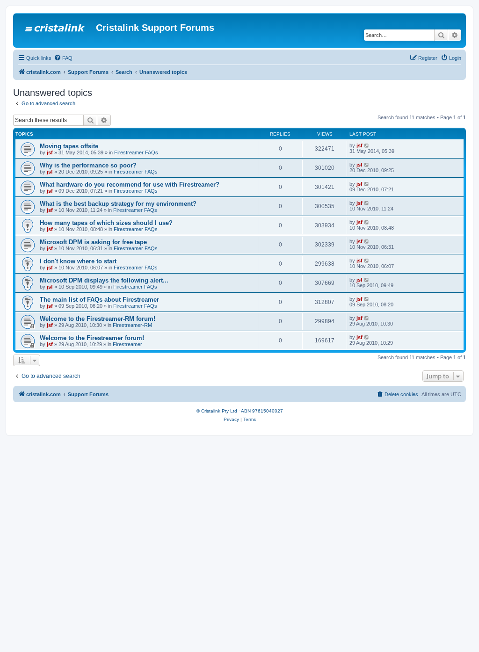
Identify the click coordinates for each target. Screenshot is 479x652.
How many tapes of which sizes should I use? (106, 222)
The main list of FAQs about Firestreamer (99, 299)
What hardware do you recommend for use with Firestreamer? (129, 184)
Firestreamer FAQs (136, 152)
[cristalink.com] (55, 30)
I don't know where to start (78, 261)
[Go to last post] (367, 145)
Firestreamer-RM (132, 325)
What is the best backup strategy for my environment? (118, 203)
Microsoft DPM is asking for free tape (93, 242)
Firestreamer (127, 344)
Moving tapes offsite (69, 146)
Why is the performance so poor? (88, 165)
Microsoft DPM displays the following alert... (104, 280)
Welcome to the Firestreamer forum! (92, 337)
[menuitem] (63, 58)
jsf (50, 152)
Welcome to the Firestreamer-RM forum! (97, 318)
